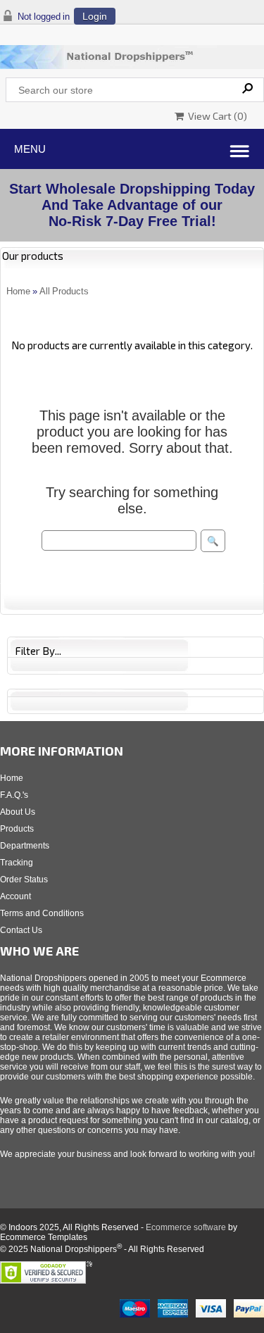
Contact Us (21, 930)
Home (18, 291)
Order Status (24, 879)
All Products (64, 291)
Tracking (16, 863)
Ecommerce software (186, 1227)
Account (15, 896)
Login (94, 16)
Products (17, 829)
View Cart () (215, 116)
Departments (24, 846)
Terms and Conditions (42, 913)
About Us (17, 812)
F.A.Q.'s (14, 795)
